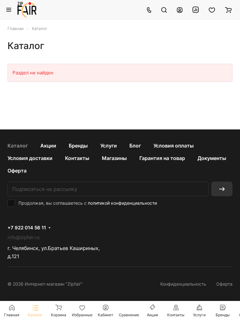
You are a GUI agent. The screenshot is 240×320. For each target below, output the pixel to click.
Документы (212, 158)
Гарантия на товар (162, 158)
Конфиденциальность (183, 284)
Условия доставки (30, 158)
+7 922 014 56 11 (27, 228)
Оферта (17, 171)
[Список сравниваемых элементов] (195, 10)
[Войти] (179, 10)
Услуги (108, 145)
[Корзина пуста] (228, 10)
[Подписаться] (221, 189)
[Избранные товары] (212, 10)
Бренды (78, 145)
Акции (48, 145)
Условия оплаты (173, 145)
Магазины (114, 158)
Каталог (18, 145)
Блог (135, 145)
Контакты (77, 158)
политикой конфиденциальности (122, 203)
